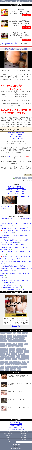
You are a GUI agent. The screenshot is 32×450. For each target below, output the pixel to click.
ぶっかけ (23, 335)
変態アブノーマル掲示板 (16, 425)
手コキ (14, 359)
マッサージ (19, 351)
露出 (7, 369)
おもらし (16, 335)
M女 (5, 333)
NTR (10, 333)
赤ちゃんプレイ (22, 367)
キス (23, 341)
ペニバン (12, 351)
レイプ (2, 354)
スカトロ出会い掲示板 (16, 422)
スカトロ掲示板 (12, 346)
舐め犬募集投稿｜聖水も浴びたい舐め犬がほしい (15, 266)
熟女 (2, 364)
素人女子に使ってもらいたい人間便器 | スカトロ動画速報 (15, 1)
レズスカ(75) (8, 439)
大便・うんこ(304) (8, 431)
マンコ (26, 351)
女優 (2, 359)
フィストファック (21, 348)
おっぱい (3, 335)
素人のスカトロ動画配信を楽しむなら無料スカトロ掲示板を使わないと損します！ (19, 376)
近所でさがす (26, 15)
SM (19, 333)
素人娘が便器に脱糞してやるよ (16, 188)
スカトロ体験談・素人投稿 (16, 427)
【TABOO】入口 (16, 326)
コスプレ (3, 346)
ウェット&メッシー (18, 338)
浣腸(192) (8, 435)
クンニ (20, 343)
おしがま (25, 333)
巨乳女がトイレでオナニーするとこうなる (18, 407)
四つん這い (12, 356)
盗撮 (20, 364)
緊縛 (2, 367)
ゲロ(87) (8, 437)
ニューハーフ (4, 348)
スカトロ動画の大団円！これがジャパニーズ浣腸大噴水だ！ (19, 384)
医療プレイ (3, 356)
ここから (8, 156)
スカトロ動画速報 (16, 446)
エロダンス (3, 341)
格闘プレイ (18, 361)
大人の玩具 (25, 356)
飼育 (19, 369)
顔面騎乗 (13, 369)
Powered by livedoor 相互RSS (16, 289)
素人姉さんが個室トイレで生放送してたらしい (19, 399)
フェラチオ (4, 351)
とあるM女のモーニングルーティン (11, 287)
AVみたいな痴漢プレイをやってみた (11, 285)
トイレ (20, 346)
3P (1, 333)
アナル (3, 338)
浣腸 (24, 361)
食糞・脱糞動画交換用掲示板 (16, 429)
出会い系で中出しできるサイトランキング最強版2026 (16, 218)
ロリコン (14, 354)
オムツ (18, 341)
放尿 (11, 361)
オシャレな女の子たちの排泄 (16, 191)
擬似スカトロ (4, 361)
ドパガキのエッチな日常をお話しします (12, 244)
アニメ (9, 338)
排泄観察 (26, 359)
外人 (18, 356)
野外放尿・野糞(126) (8, 433)
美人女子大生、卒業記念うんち (16, 186)
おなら (9, 335)
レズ (8, 354)
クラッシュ (14, 343)
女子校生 (8, 359)
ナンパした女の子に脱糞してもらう (16, 193)
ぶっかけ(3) (8, 441)
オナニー (11, 341)
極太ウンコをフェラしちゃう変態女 (16, 189)
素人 (25, 364)
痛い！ (3, 278)
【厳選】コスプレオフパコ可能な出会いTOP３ (14, 228)
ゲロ (26, 343)
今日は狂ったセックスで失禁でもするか (18, 391)
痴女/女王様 (13, 364)
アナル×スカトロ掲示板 (16, 424)
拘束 (19, 359)
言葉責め (13, 367)
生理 (6, 364)
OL (14, 333)
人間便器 (21, 354)
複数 (7, 367)
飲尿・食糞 (28, 175)
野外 (2, 369)
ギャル (2, 343)
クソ (7, 343)
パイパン (12, 348)
